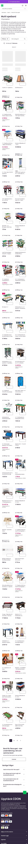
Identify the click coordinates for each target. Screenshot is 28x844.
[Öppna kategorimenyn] (25, 5)
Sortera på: (9, 43)
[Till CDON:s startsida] (2, 5)
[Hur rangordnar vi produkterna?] (4, 43)
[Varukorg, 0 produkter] (22, 5)
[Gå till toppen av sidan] (24, 770)
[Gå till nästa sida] (20, 718)
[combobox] (14, 8)
